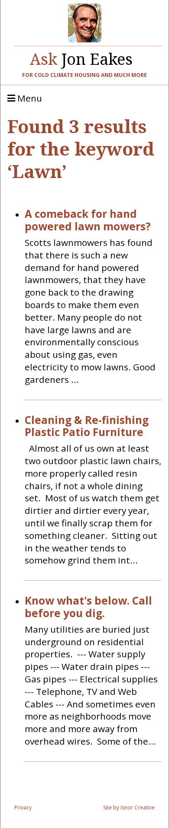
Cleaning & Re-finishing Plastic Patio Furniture (87, 426)
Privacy (23, 807)
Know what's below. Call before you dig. (88, 607)
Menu (28, 98)
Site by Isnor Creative (129, 807)
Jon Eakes (81, 57)
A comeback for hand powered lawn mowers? (88, 220)
